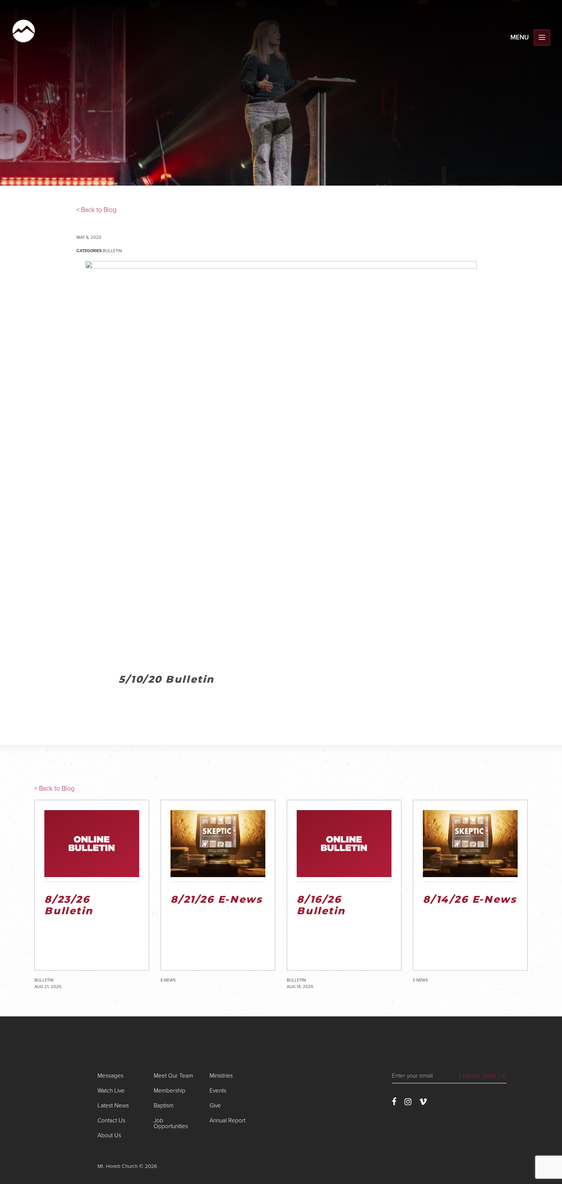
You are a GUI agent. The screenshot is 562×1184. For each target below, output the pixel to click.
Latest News (113, 1105)
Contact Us (111, 1120)
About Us (109, 1135)
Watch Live (111, 1090)
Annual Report (227, 1120)
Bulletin (112, 250)
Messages (110, 1075)
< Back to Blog (96, 210)
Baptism (164, 1105)
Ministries (221, 1075)
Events (218, 1090)
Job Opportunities (171, 1123)
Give (215, 1105)
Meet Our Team (173, 1075)
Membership (169, 1090)
